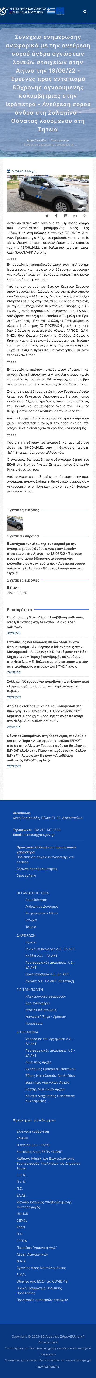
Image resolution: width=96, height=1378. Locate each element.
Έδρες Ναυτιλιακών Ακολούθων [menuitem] (50, 1076)
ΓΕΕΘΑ (22, 1241)
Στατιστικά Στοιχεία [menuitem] (40, 1010)
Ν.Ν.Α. (22, 1261)
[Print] (84, 216)
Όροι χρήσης (26, 875)
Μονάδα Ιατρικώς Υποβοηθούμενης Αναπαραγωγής (44, 1204)
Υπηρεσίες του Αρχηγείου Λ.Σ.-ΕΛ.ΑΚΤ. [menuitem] (49, 1041)
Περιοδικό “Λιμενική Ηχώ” (37, 1247)
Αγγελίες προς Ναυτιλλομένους (41, 1268)
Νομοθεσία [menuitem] (34, 1023)
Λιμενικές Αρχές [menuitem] (38, 1062)
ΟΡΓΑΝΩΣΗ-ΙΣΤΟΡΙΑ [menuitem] (33, 893)
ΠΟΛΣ (14, 588)
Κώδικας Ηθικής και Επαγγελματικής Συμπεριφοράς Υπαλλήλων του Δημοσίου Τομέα (48, 1163)
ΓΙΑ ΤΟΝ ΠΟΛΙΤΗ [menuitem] (30, 989)
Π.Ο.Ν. (22, 1182)
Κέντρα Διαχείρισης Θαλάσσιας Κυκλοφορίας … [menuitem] (50, 1098)
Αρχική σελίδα (36, 140)
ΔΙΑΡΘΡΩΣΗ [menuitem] (26, 935)
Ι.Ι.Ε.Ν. (22, 1175)
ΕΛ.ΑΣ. (22, 1195)
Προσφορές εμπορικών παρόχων (42, 1300)
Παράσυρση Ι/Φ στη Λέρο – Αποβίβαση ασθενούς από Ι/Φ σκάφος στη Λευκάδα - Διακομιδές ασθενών (45, 622)
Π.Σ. (20, 1188)
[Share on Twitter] (47, 216)
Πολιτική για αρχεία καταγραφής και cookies (45, 859)
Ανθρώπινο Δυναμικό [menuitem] (41, 906)
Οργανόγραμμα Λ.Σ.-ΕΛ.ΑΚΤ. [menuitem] (47, 974)
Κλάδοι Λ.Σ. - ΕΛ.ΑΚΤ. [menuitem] (41, 956)
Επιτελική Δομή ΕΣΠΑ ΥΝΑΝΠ (39, 1152)
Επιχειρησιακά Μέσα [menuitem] (41, 913)
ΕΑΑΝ (21, 1227)
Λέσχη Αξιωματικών (32, 1254)
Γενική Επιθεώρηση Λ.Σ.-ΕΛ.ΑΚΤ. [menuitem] (50, 949)
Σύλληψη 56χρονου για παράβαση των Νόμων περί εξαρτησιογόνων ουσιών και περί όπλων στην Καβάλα (48, 686)
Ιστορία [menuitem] (31, 920)
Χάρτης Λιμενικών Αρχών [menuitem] (45, 1089)
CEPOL (22, 1220)
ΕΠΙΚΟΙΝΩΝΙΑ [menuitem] (27, 1032)
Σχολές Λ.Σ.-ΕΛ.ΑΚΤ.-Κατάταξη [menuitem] (49, 981)
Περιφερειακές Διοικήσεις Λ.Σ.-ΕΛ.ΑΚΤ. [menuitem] (50, 964)
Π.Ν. (20, 1234)
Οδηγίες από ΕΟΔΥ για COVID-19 (42, 1281)
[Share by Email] (75, 216)
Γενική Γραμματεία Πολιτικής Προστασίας (39, 1290)
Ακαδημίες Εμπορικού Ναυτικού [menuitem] (50, 1069)
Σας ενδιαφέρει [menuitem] (37, 1003)
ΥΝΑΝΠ (22, 1138)
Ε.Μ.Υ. (21, 1275)
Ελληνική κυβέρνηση (33, 1131)
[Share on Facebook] (56, 216)
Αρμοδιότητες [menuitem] (36, 900)
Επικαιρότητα (60, 140)
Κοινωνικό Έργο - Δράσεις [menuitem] (45, 1017)
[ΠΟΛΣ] (15, 523)
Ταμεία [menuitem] (30, 927)
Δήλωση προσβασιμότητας (37, 869)
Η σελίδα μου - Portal (33, 1145)
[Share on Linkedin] (65, 216)
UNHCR (22, 1214)
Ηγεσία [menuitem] (30, 942)
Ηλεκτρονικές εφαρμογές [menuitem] (45, 996)
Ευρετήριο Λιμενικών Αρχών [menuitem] (47, 1082)
